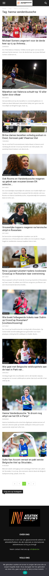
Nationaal (6, 37)
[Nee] (46, 569)
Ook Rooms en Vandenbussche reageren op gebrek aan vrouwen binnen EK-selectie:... (23, 181)
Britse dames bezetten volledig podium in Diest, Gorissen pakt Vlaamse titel (24, 136)
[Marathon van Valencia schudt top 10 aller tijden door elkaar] (24, 74)
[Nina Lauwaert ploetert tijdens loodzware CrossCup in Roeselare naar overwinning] (24, 257)
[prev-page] (15, 484)
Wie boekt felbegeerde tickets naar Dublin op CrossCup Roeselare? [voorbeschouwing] (24, 320)
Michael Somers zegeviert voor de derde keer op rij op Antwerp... (23, 42)
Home (4, 8)
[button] (4, 3)
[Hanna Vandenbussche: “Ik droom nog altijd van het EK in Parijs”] (24, 397)
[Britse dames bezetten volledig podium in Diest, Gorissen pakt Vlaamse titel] (24, 121)
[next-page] (33, 484)
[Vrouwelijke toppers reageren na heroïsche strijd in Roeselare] (24, 214)
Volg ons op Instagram (13, 492)
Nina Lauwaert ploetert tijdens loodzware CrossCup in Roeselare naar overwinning (24, 272)
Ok (25, 573)
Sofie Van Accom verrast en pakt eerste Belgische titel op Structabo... (23, 461)
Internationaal (7, 88)
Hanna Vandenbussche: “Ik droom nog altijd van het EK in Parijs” (22, 414)
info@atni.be (34, 549)
